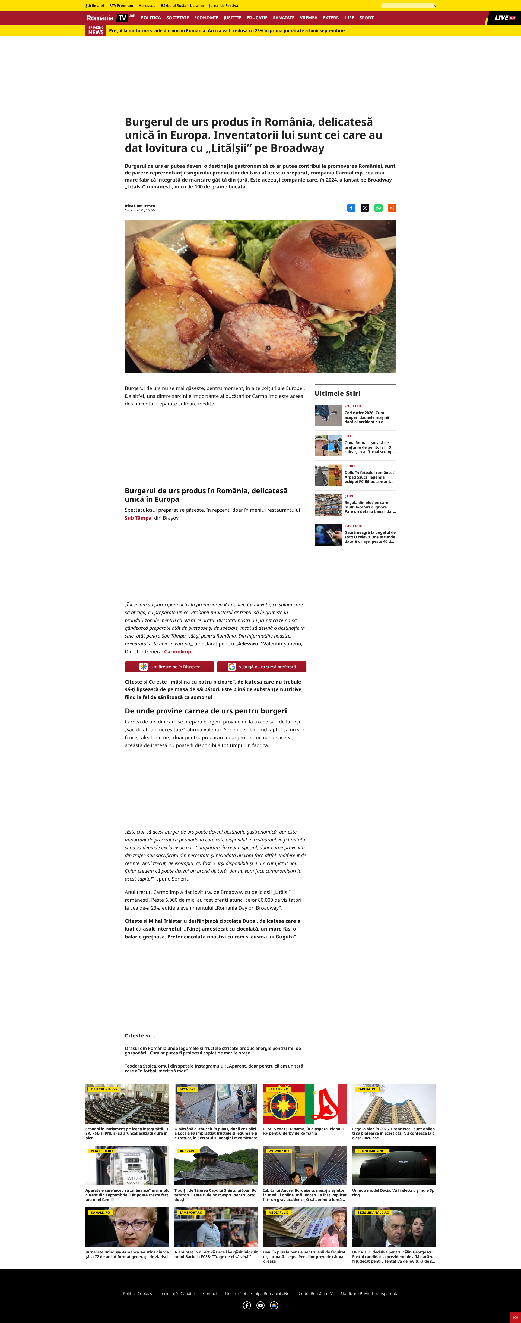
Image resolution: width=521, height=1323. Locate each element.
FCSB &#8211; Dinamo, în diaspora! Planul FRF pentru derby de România (304, 1131)
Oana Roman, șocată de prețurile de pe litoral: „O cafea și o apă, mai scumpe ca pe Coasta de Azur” (370, 447)
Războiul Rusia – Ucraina (182, 6)
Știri (349, 496)
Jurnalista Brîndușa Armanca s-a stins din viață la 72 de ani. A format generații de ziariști (127, 1254)
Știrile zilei (94, 6)
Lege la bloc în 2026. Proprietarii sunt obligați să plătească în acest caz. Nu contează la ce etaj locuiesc (393, 1133)
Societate (177, 17)
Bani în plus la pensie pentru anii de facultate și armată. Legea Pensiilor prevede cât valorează (304, 1256)
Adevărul (249, 643)
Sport (367, 17)
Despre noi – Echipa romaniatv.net (258, 1293)
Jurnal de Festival (224, 6)
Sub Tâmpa (138, 517)
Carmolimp (177, 651)
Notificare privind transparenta (369, 1293)
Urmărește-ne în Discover (175, 666)
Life (349, 17)
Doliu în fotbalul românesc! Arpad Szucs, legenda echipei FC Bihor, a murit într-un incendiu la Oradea (370, 477)
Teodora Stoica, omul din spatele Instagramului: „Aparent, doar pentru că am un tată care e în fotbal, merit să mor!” (214, 1068)
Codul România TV (316, 1293)
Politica (151, 17)
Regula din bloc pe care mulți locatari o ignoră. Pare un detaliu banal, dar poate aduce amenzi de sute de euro (369, 507)
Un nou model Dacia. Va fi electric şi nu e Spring (393, 1192)
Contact (210, 1293)
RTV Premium (121, 6)
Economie (206, 17)
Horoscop (147, 6)
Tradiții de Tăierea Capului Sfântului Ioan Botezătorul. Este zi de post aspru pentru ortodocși (215, 1195)
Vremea (308, 17)
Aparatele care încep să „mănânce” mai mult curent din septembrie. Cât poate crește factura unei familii (127, 1195)
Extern (331, 17)
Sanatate (283, 17)
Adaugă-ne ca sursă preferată (267, 666)
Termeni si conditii (177, 1293)
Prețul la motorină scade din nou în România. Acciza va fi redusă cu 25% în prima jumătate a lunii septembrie (227, 30)
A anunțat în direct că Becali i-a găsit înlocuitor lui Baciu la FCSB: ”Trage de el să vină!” (216, 1254)
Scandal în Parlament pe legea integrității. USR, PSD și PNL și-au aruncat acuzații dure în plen (126, 1133)
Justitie (232, 17)
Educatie (257, 17)
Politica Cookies (137, 1293)
